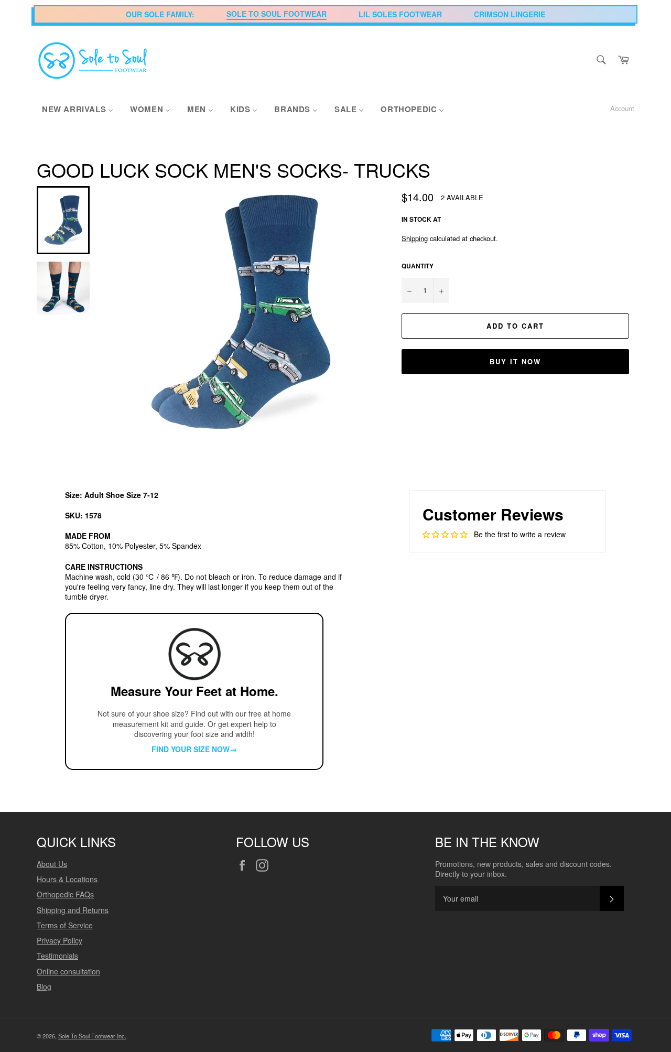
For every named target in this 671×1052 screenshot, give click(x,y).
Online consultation (68, 971)
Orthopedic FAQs (65, 894)
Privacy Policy (59, 940)
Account (622, 108)
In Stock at (421, 219)
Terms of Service (65, 925)
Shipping (415, 238)
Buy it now (515, 361)
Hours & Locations (67, 879)
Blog (44, 986)
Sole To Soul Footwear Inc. (92, 1036)
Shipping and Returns (73, 910)
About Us (52, 864)
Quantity (418, 266)
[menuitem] (77, 108)
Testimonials (57, 955)
